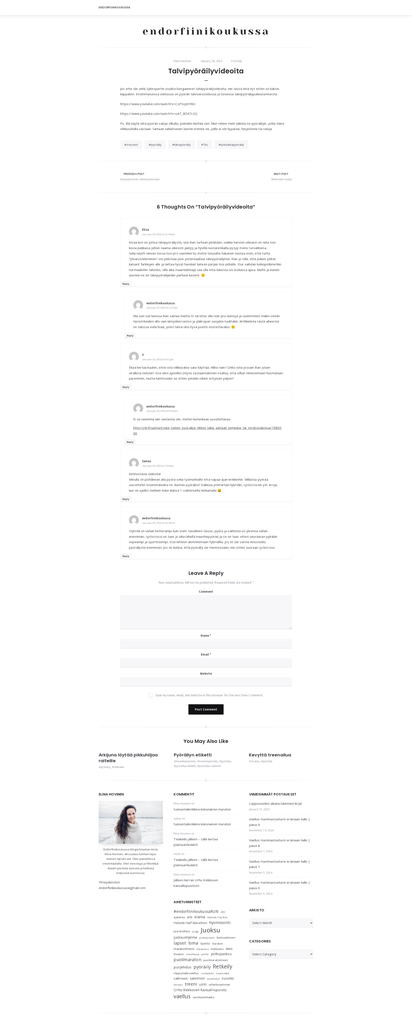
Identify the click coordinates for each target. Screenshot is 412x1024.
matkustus (217, 949)
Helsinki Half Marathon (190, 923)
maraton (217, 943)
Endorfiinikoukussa (114, 7)
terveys (178, 984)
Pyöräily (236, 61)
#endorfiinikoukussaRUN (196, 911)
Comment (206, 591)
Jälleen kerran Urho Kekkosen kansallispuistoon (196, 883)
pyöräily (156, 145)
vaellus (182, 996)
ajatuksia (179, 917)
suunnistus (213, 978)
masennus (202, 949)
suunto (228, 978)
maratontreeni (184, 949)
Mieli (229, 949)
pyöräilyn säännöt (210, 766)
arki (189, 917)
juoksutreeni (206, 937)
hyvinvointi (219, 922)
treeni (191, 984)
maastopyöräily (208, 761)
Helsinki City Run (217, 917)
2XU (223, 911)
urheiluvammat (219, 984)
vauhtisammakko (203, 997)
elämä (199, 916)
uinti (202, 984)
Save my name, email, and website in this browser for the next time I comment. (209, 695)
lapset (180, 943)
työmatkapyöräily (232, 145)
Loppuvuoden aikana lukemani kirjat (275, 803)
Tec (205, 145)
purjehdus (182, 967)
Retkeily (222, 966)
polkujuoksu (221, 953)
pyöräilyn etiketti (186, 766)
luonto (205, 943)
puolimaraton (187, 959)
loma (193, 943)
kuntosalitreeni (226, 937)
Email (206, 654)
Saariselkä (222, 973)
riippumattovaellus (186, 973)
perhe (205, 954)
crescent (132, 145)
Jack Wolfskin (182, 931)
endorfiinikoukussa (206, 31)
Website (206, 673)
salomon (197, 978)
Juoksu (255, 761)
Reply (126, 283)
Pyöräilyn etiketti (193, 755)
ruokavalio (207, 973)
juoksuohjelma (185, 937)
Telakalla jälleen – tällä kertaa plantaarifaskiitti (196, 842)
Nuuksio (179, 954)
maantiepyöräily (185, 761)
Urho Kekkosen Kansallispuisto (200, 989)
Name (206, 635)
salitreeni (119, 767)
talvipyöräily (182, 145)
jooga (195, 931)
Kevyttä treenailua (270, 755)
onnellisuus (192, 954)
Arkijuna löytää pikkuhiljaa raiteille (128, 758)
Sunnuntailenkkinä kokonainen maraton (202, 809)
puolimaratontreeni (215, 960)
